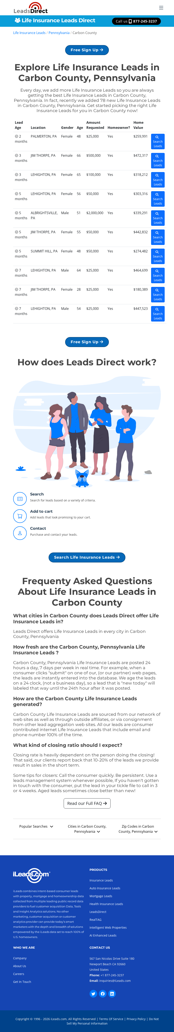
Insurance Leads (101, 880)
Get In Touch (22, 982)
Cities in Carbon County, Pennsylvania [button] (87, 829)
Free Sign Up (85, 50)
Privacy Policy (136, 1019)
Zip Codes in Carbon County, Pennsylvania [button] (136, 829)
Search (37, 494)
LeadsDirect (98, 912)
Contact (38, 528)
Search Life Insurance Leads (85, 557)
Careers (18, 974)
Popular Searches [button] (33, 826)
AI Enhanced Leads (103, 935)
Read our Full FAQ (85, 803)
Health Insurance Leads (106, 904)
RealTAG (95, 920)
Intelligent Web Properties (108, 927)
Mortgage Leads (101, 896)
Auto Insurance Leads (105, 888)
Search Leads (158, 143)
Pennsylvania (59, 32)
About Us (19, 966)
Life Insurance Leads (29, 32)
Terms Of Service (111, 1019)
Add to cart (41, 511)
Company (20, 958)
